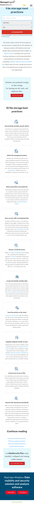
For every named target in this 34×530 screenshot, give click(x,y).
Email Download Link (17, 528)
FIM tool (23, 269)
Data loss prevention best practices (17, 465)
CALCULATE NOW (17, 98)
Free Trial (10, 519)
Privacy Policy (7, 36)
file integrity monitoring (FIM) (18, 265)
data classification (18, 310)
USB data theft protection (18, 375)
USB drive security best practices (17, 467)
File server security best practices (17, 470)
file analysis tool (20, 240)
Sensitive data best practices (17, 472)
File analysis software (14, 53)
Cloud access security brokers (14, 334)
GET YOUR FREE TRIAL (17, 489)
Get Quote (23, 519)
